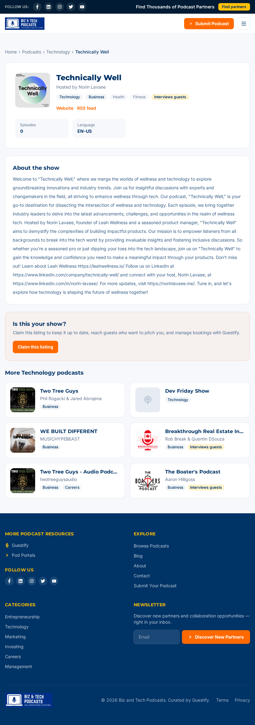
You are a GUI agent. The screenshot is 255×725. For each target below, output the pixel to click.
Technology (58, 51)
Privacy (242, 700)
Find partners (234, 6)
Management (18, 666)
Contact (142, 575)
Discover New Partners (219, 637)
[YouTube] (82, 6)
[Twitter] (71, 6)
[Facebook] (37, 6)
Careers (13, 656)
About (140, 565)
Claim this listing (35, 346)
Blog (138, 555)
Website (64, 108)
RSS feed (86, 108)
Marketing (15, 636)
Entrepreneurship (22, 616)
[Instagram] (59, 6)
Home (11, 51)
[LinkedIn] (48, 6)
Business (96, 97)
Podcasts (31, 51)
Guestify (20, 545)
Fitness (139, 97)
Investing (14, 646)
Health (118, 97)
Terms (222, 700)
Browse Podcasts (151, 545)
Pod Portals (23, 555)
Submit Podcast (212, 23)
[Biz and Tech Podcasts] (24, 23)
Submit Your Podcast (155, 585)
